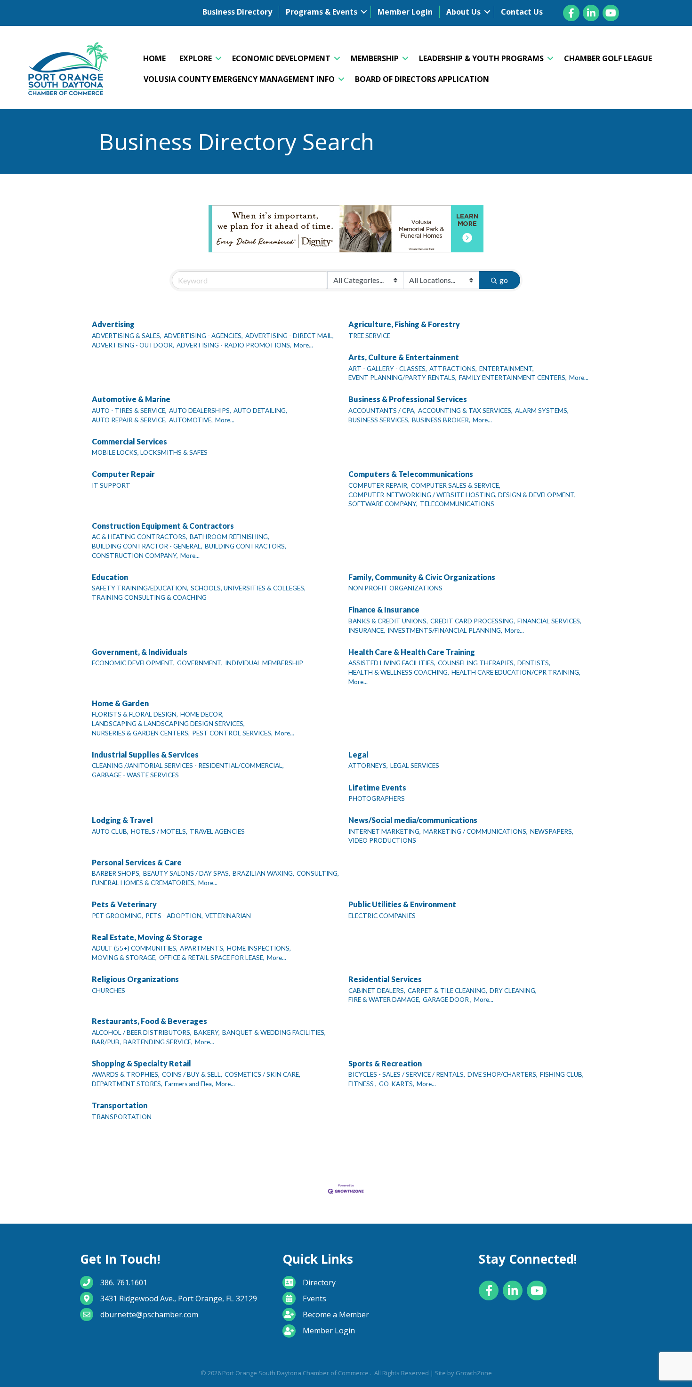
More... (303, 345)
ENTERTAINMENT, (506, 368)
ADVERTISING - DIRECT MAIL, (289, 335)
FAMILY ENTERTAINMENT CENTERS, (513, 377)
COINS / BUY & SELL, (192, 1074)
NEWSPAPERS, (551, 831)
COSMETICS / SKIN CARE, (262, 1074)
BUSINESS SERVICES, (379, 420)
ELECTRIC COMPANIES (382, 915)
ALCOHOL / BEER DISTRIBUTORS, (142, 1032)
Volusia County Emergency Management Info (239, 79)
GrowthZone (474, 1373)
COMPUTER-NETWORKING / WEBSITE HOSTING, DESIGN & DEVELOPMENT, (462, 495)
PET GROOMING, (117, 915)
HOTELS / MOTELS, (159, 831)
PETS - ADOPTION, (174, 915)
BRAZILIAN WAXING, (263, 873)
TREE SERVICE (369, 335)
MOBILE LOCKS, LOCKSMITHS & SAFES (150, 452)
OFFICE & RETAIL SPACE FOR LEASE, (212, 957)
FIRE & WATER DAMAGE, (384, 999)
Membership (375, 58)
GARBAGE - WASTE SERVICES (135, 775)
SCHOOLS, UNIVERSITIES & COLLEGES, (248, 588)
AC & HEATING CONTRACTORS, (139, 536)
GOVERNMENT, (200, 663)
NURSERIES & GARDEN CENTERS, (141, 733)
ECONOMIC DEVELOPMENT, (133, 663)
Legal (358, 754)
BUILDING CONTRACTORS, (245, 546)
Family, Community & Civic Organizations (421, 577)
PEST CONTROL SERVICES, (232, 733)
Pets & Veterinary (124, 904)
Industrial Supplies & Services (145, 754)
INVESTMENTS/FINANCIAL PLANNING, (444, 630)
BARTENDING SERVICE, (158, 1042)
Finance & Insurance (383, 609)
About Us (463, 12)
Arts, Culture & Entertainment (403, 357)
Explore (195, 58)
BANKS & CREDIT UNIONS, (388, 621)
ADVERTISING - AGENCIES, (203, 335)
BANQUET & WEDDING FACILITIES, (274, 1032)
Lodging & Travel (122, 819)
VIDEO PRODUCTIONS (382, 840)
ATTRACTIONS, (453, 368)
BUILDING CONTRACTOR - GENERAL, (147, 546)
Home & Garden (120, 703)
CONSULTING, (318, 873)
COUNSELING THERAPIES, (476, 663)
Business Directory (237, 12)
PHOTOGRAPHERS (376, 798)
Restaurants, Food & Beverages (149, 1020)
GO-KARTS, (396, 1084)
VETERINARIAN (228, 915)
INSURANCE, (366, 630)
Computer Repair (123, 473)
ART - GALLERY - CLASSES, (387, 368)
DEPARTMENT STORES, (127, 1084)
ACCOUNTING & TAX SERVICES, (465, 410)
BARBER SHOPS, (116, 873)
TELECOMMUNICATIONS (457, 504)
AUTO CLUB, (110, 831)
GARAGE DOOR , (447, 999)
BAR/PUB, (106, 1042)
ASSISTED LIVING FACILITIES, (391, 663)
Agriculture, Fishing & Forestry (404, 324)
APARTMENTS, (202, 948)
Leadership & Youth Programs (481, 58)
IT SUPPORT (111, 485)
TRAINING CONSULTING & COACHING (149, 597)
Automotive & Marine (131, 399)
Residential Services (385, 979)
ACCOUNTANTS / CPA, (382, 410)
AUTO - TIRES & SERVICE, (129, 410)
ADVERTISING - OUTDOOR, (133, 345)
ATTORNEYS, (368, 765)
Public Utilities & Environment (402, 904)
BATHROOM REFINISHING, (229, 536)
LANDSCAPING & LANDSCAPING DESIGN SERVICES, (168, 723)
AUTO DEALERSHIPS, (200, 410)
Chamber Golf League (608, 58)
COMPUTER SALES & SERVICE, (455, 485)
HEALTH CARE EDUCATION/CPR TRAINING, (515, 672)
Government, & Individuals (139, 651)
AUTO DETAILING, (260, 410)
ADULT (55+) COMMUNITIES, (134, 948)
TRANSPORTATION (122, 1117)
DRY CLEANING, (513, 990)
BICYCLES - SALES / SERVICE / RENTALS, (406, 1074)
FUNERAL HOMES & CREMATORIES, (144, 883)
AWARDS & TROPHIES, (126, 1074)
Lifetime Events (377, 787)
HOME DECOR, (202, 714)
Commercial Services (129, 441)
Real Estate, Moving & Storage (147, 937)
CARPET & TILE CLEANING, (447, 990)
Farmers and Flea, (189, 1084)
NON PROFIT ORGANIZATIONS (395, 588)
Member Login (405, 12)
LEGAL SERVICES (414, 765)
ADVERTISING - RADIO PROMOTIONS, (234, 345)
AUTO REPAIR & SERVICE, (129, 420)
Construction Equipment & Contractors (163, 525)
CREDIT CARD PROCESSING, (472, 621)
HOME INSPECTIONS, (259, 948)
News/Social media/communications (412, 819)
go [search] (503, 279)
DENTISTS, (533, 663)
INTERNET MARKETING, (384, 831)
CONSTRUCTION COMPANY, (135, 555)
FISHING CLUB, (562, 1074)
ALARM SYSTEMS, (542, 410)
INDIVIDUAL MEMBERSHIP (264, 663)
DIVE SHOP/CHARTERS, (502, 1074)
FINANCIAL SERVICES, (549, 621)
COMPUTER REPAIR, (378, 485)
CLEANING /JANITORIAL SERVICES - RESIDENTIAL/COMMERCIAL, (188, 765)
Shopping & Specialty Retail (141, 1063)
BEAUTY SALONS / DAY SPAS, (186, 873)
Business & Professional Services (407, 399)
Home (154, 58)
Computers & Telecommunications (410, 473)
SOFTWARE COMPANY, (383, 504)
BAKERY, (207, 1032)
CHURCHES (108, 990)
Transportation (119, 1105)
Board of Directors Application (422, 79)
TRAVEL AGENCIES (217, 831)
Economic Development (281, 58)
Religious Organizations (135, 979)
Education (110, 577)
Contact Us (522, 12)
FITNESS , (362, 1084)
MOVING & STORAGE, (124, 957)
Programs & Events (321, 12)
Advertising (113, 324)
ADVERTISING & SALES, (126, 335)
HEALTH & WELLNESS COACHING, (398, 672)
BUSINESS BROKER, (441, 420)
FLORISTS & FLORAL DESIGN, (135, 714)
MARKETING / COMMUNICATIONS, (475, 831)
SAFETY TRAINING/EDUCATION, (140, 588)
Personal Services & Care (137, 862)
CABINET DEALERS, (376, 990)
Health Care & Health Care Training (411, 651)
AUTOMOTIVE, (191, 420)
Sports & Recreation (385, 1063)
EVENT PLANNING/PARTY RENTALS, (402, 377)
